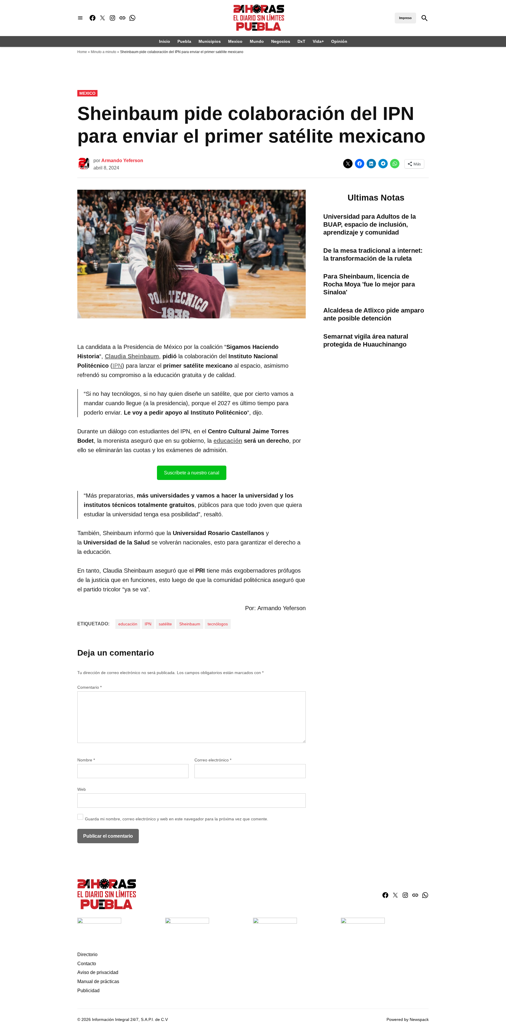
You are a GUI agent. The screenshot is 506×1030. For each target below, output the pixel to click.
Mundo (257, 41)
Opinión (339, 41)
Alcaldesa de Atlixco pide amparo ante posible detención (373, 314)
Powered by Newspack (408, 1019)
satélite (165, 624)
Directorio (87, 954)
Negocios (280, 41)
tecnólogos (218, 624)
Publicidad (88, 990)
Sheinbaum (189, 624)
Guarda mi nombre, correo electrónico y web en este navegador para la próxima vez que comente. (176, 819)
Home (82, 52)
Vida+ (318, 41)
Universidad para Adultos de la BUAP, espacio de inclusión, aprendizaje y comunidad (369, 224)
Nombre (86, 760)
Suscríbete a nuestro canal (191, 472)
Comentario (89, 687)
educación (227, 440)
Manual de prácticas (98, 981)
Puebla (184, 41)
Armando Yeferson (122, 160)
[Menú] (80, 18)
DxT (301, 41)
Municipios (210, 41)
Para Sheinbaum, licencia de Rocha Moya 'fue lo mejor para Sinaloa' (369, 284)
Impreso (405, 18)
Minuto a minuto (103, 52)
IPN (117, 365)
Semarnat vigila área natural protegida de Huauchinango (365, 340)
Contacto (86, 963)
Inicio (164, 41)
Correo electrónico (212, 760)
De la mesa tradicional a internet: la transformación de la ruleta (373, 254)
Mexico (235, 41)
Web (81, 789)
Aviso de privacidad (97, 972)
